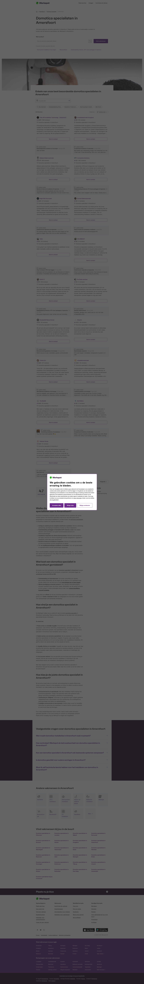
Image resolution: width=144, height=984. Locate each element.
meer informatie (77, 498)
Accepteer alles (56, 505)
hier (92, 496)
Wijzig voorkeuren (85, 505)
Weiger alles (70, 505)
